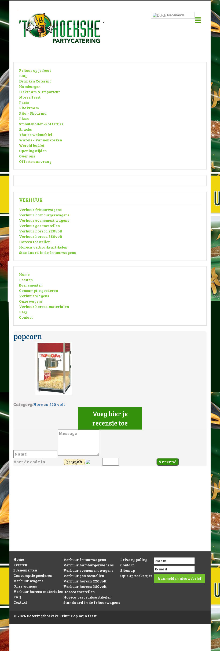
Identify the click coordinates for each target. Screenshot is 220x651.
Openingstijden (33, 150)
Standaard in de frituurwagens (47, 252)
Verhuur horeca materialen (44, 306)
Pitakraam (29, 107)
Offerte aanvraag (35, 161)
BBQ (23, 75)
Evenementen (31, 285)
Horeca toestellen (34, 241)
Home (24, 274)
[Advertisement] (110, 513)
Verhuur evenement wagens (44, 220)
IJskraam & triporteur (39, 91)
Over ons (27, 156)
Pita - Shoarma (33, 113)
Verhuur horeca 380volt (40, 236)
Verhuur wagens (34, 295)
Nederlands (175, 15)
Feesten (26, 279)
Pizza (24, 118)
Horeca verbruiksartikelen (43, 247)
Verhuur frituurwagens (40, 209)
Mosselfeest (30, 97)
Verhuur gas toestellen (39, 225)
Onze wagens (31, 301)
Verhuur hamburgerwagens (44, 214)
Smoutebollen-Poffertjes (41, 123)
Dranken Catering (35, 81)
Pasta (24, 102)
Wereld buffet (31, 145)
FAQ (23, 311)
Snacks (25, 129)
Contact (26, 317)
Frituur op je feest (35, 70)
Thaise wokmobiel (35, 134)
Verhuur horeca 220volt (40, 231)
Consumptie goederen (38, 290)
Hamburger (29, 86)
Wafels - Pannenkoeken (40, 139)
